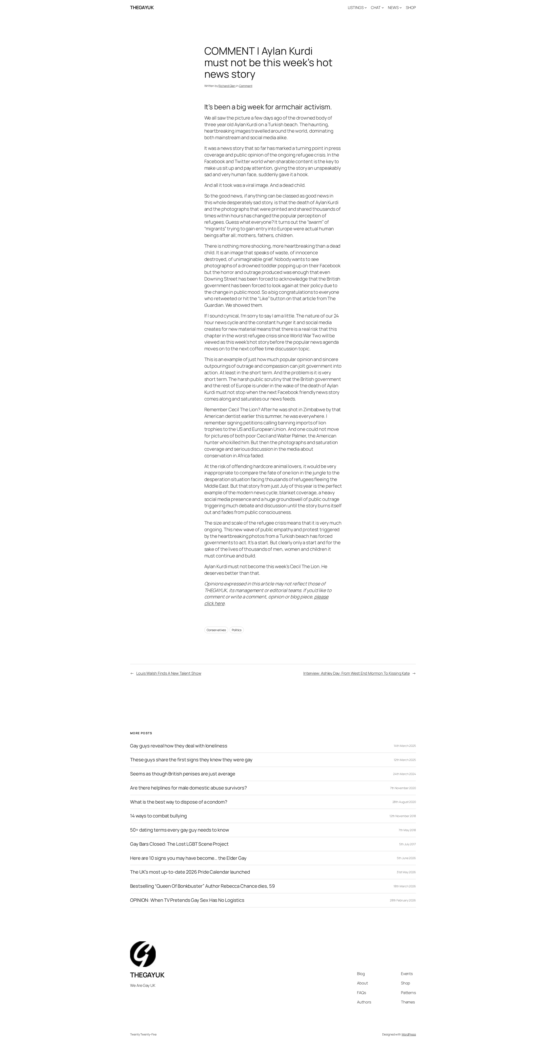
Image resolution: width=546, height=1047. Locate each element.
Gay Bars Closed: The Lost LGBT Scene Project (179, 844)
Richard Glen (226, 86)
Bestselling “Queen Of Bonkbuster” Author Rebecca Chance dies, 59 (202, 886)
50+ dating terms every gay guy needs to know (179, 830)
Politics (236, 630)
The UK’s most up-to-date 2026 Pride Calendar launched (190, 872)
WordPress (409, 1034)
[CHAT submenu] (383, 7)
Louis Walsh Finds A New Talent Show (168, 673)
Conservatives (216, 630)
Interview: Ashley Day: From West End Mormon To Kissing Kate (356, 673)
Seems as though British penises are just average (182, 773)
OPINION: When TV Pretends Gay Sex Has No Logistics (187, 900)
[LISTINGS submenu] (365, 7)
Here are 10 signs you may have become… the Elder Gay (188, 858)
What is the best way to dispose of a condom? (178, 802)
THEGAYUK (142, 7)
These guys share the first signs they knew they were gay (191, 759)
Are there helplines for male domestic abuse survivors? (188, 788)
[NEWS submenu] (400, 7)
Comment (245, 86)
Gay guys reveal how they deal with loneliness (178, 746)
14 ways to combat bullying (158, 816)
